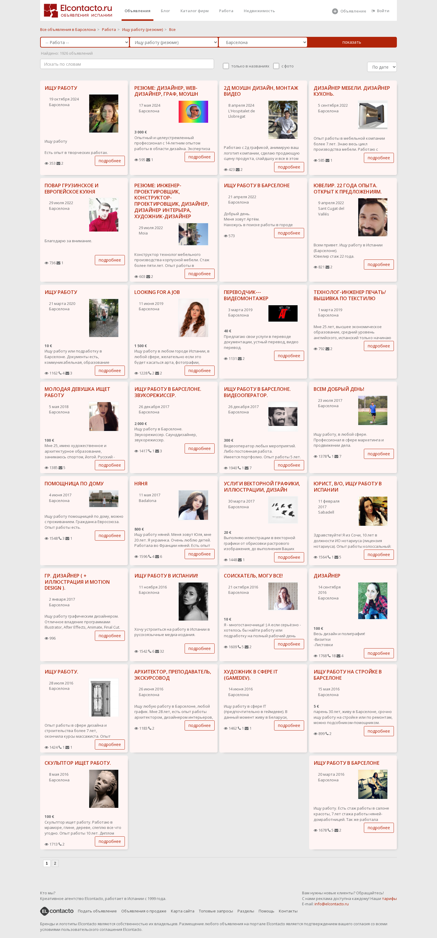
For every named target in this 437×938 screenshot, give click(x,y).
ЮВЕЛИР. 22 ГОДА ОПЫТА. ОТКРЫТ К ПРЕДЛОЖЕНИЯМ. (348, 188)
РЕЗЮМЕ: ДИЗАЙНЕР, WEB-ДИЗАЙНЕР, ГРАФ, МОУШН (166, 91)
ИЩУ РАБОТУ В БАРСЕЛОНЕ (257, 185)
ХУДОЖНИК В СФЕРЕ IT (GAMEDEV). (251, 674)
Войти (383, 10)
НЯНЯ (140, 483)
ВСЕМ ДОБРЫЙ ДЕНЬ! (339, 389)
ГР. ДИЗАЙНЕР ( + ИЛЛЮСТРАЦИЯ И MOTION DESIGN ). (77, 581)
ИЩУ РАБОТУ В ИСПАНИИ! (166, 575)
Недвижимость (259, 10)
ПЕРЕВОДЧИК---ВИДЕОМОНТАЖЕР (246, 295)
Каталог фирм (194, 10)
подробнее (110, 160)
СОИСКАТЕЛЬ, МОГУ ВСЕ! (253, 575)
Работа (226, 10)
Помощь (266, 911)
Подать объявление (97, 911)
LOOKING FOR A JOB (157, 292)
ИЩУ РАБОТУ (61, 88)
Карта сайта (182, 911)
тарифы (389, 898)
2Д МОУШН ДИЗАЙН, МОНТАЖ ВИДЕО (261, 91)
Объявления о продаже (143, 911)
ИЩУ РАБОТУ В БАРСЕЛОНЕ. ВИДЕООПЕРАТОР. (257, 392)
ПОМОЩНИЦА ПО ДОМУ (74, 483)
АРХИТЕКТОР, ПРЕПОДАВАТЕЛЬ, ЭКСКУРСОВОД (172, 674)
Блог (165, 10)
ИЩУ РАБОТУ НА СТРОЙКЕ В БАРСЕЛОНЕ (348, 674)
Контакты (288, 911)
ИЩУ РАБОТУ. (61, 671)
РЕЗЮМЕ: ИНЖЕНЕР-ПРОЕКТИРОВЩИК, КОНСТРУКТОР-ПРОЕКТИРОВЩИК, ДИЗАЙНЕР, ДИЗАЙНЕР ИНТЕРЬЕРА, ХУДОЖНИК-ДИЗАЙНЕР (171, 201)
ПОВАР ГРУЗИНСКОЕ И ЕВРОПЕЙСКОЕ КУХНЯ (71, 188)
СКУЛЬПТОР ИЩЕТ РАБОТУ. (78, 763)
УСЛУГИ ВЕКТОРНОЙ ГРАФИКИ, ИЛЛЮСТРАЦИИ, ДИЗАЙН (262, 486)
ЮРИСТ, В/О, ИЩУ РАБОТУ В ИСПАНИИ (348, 486)
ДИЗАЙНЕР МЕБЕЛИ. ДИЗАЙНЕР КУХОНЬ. (352, 91)
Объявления (137, 10)
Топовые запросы (216, 911)
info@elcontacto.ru (332, 903)
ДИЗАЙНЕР (327, 575)
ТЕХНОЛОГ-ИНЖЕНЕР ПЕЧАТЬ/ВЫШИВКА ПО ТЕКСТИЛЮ (350, 295)
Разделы (246, 911)
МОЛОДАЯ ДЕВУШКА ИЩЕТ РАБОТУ (77, 392)
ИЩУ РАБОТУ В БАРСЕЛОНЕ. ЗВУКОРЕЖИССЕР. (167, 392)
